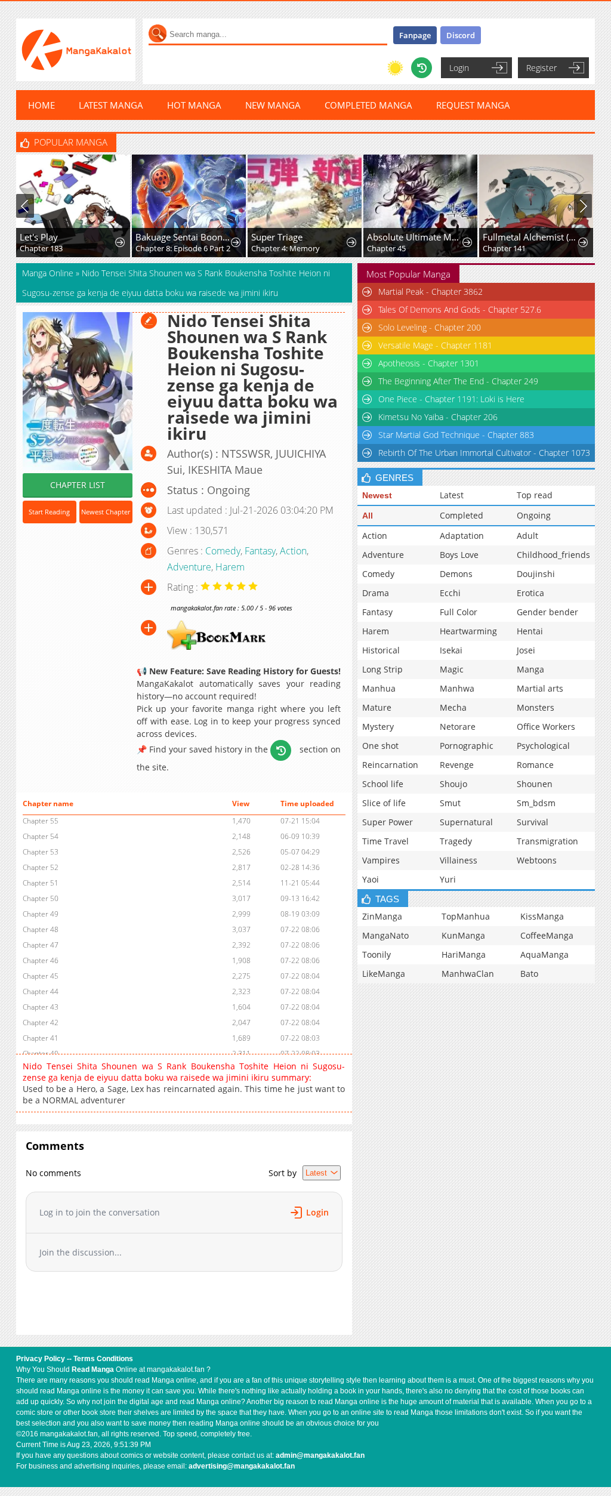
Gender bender (547, 612)
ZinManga (382, 916)
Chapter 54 (40, 836)
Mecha (453, 707)
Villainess (458, 860)
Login (459, 67)
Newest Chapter (105, 511)
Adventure (189, 566)
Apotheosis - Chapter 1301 (428, 363)
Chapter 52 (40, 867)
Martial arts (540, 688)
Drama (375, 593)
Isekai (451, 650)
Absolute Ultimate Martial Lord (415, 237)
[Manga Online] (75, 49)
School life (382, 783)
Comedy (222, 550)
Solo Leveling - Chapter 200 (429, 327)
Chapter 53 (40, 852)
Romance (535, 764)
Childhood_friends (553, 554)
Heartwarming (468, 631)
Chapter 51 (40, 883)
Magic (452, 669)
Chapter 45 (386, 248)
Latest (452, 495)
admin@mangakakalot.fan (320, 1455)
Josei (526, 650)
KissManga (542, 916)
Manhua (379, 688)
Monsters (535, 707)
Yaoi (370, 879)
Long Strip (382, 669)
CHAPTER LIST (77, 485)
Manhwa (457, 688)
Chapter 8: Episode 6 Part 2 (182, 248)
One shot (380, 745)
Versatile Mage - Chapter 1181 (435, 345)
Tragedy (456, 841)
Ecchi (450, 593)
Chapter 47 (40, 945)
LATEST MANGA (111, 105)
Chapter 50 (40, 898)
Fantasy (260, 550)
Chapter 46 (40, 960)
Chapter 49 (40, 914)
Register (541, 67)
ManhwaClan (468, 973)
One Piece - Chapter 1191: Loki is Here (451, 399)
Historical (381, 650)
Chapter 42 (40, 1022)
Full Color (458, 612)
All (367, 515)
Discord (460, 35)
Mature (376, 707)
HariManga (464, 954)
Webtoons (537, 860)
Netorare (458, 726)
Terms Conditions (103, 1359)
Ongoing (534, 515)
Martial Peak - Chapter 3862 (430, 291)
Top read (535, 495)
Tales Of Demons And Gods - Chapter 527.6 (459, 309)
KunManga (463, 935)
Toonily (376, 954)
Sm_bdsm (536, 803)
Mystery (378, 726)
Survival (532, 822)
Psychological (543, 745)
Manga (530, 669)
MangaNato (385, 935)
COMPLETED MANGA (368, 105)
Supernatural (466, 822)
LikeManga (383, 973)
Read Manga (93, 1369)
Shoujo (453, 783)
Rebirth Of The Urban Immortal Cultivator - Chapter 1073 (484, 452)
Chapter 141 (504, 248)
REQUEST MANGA (473, 105)
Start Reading (49, 511)
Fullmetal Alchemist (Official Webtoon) (531, 237)
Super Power (387, 822)
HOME (41, 105)
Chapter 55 (40, 821)
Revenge (457, 764)
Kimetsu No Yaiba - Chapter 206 (438, 416)
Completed (461, 515)
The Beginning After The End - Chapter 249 (458, 381)
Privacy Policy (40, 1359)
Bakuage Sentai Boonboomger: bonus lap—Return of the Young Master (183, 237)
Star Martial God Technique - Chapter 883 (456, 434)
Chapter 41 (40, 1038)
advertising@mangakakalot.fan (242, 1466)
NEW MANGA (273, 105)
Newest (377, 495)
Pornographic (466, 745)
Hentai (530, 631)
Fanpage (415, 35)
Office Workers (546, 726)
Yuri (448, 879)
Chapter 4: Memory (285, 248)
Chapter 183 (41, 248)
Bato (529, 973)
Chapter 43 (40, 1007)
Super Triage (277, 237)
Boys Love (459, 554)
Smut (450, 803)
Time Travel (385, 841)
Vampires (381, 860)
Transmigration (547, 841)
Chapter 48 (40, 929)
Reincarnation (390, 764)
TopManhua (466, 916)
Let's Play (39, 237)
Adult (527, 535)
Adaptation (462, 535)
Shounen (535, 783)
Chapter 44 (40, 991)
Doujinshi (536, 573)
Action (293, 550)
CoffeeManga (546, 935)
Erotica (530, 593)
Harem (230, 566)
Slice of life (384, 803)
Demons (456, 573)
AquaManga (544, 954)
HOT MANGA (194, 105)
